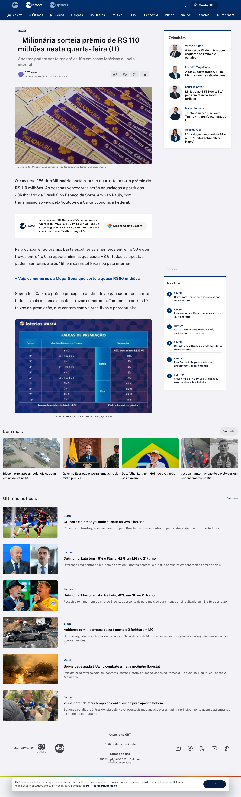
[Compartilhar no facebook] (124, 74)
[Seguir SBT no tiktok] (226, 748)
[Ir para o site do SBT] (59, 748)
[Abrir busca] (184, 5)
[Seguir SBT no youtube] (214, 748)
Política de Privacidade (101, 785)
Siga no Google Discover (128, 225)
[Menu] (225, 5)
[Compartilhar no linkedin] (144, 74)
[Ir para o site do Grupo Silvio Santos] (31, 748)
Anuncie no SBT (120, 734)
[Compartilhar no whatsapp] (115, 74)
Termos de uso (120, 754)
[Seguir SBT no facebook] (190, 748)
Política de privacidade (120, 744)
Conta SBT (207, 5)
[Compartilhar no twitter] (134, 74)
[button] (31, 464)
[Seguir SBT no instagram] (178, 748)
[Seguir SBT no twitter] (202, 748)
